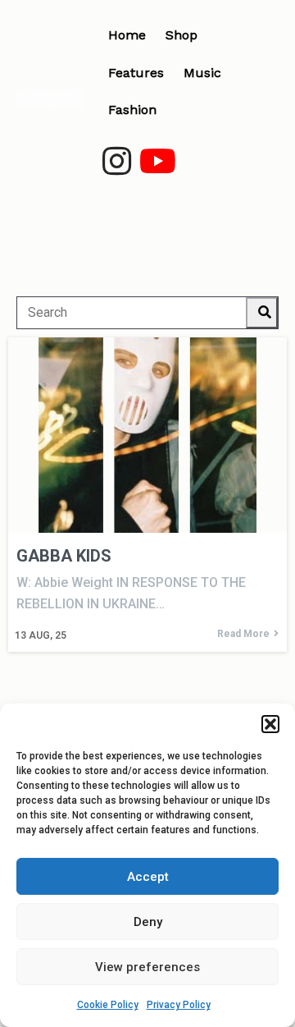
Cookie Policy (107, 1005)
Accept (148, 876)
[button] (270, 724)
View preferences (147, 967)
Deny (148, 922)
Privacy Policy (179, 1005)
